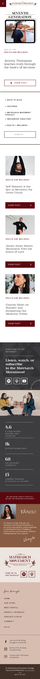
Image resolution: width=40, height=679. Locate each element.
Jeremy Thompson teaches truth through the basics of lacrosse (20, 64)
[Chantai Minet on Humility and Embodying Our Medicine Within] (20, 284)
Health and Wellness (16, 52)
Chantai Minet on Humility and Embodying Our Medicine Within (17, 309)
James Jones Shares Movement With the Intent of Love (19, 249)
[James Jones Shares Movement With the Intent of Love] (20, 225)
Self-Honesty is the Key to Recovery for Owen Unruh (19, 189)
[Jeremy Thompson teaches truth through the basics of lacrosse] (11, 83)
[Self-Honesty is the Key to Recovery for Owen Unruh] (20, 165)
